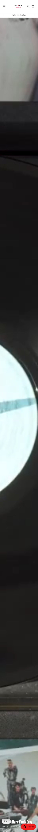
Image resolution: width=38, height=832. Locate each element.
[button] (4, 6)
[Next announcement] (34, 15)
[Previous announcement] (4, 15)
